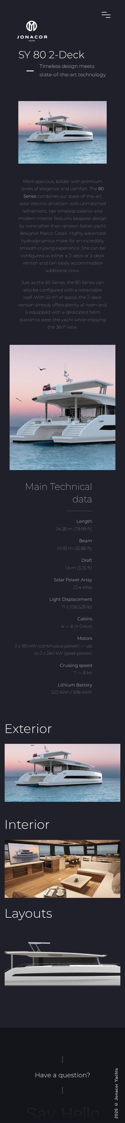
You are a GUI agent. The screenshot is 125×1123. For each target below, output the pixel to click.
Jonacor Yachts (116, 1084)
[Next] (108, 773)
